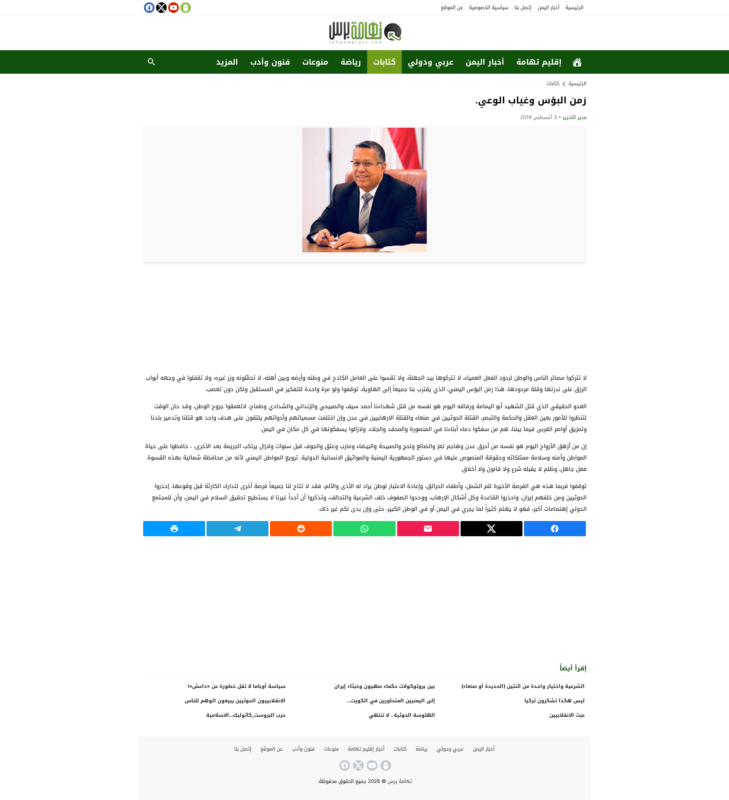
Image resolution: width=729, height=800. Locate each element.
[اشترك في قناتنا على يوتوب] (173, 7)
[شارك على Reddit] (301, 528)
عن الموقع (452, 7)
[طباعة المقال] (174, 528)
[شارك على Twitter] (491, 528)
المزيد (227, 62)
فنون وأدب (270, 62)
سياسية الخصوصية (488, 7)
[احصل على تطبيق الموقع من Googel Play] (185, 7)
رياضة (351, 62)
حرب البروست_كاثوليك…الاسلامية (246, 715)
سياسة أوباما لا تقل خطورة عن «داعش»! (237, 686)
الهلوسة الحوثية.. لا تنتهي (402, 715)
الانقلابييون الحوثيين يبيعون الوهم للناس (235, 700)
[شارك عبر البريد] (428, 528)
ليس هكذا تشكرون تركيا (554, 700)
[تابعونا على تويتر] (161, 7)
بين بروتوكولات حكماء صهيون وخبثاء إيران (384, 686)
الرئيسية (574, 7)
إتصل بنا (523, 7)
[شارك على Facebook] (555, 528)
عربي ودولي (430, 62)
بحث (151, 62)
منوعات (315, 62)
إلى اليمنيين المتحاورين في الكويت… (391, 700)
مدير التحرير (575, 117)
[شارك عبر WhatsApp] (364, 528)
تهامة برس (400, 781)
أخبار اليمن (549, 7)
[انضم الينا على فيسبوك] (148, 7)
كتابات (384, 62)
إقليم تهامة (539, 62)
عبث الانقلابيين (567, 715)
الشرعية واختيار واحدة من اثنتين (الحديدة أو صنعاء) (523, 686)
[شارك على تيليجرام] (237, 528)
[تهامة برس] (364, 33)
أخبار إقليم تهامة (366, 749)
